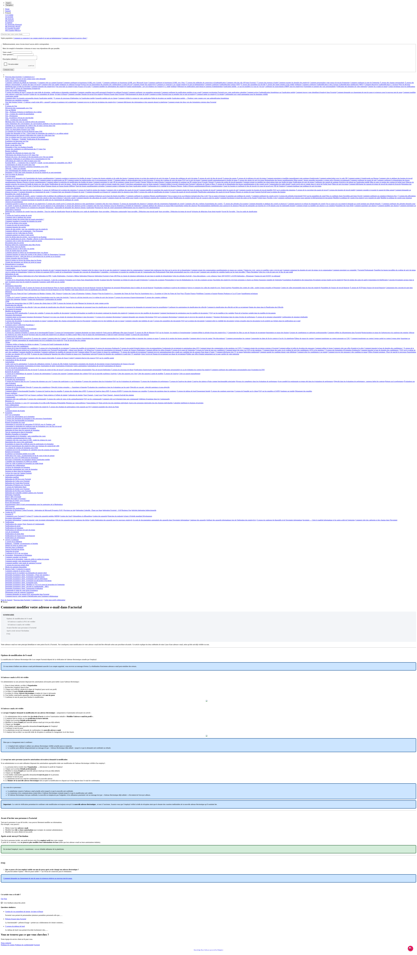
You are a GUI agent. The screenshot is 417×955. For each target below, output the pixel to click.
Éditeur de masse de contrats (304, 338)
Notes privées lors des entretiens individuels (113, 403)
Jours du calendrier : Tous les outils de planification (47, 211)
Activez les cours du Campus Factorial (18, 473)
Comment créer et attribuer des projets (18, 217)
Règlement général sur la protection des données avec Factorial (35, 350)
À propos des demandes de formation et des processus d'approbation (28, 418)
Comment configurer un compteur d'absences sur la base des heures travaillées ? (98, 196)
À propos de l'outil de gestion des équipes (91, 190)
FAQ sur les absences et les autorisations (51, 206)
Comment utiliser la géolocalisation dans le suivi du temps (133, 180)
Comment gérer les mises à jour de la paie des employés (100, 270)
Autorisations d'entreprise (64, 366)
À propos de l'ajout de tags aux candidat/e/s (210, 350)
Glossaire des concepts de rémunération (86, 272)
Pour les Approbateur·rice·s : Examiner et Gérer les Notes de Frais (157, 293)
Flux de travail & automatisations (16, 368)
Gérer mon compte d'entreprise (15, 81)
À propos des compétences (41, 387)
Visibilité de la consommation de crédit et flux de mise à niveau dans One (30, 126)
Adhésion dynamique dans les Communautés (154, 399)
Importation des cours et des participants (19, 442)
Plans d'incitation (252, 272)
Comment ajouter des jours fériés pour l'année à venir (125, 198)
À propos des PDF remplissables (16, 313)
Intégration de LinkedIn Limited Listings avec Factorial (24, 493)
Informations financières (13, 286)
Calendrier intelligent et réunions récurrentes (188, 403)
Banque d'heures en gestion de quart (242, 192)
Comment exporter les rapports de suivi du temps (22, 180)
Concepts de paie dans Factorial (16, 270)
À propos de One (11, 106)
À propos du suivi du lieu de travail (210, 178)
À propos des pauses (230, 178)
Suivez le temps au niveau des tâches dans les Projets (23, 260)
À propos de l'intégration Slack (15, 487)
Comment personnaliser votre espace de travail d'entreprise (330, 83)
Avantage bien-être (106, 280)
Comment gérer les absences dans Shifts (124, 192)
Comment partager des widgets (77, 374)
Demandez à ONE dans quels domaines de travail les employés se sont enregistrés (33, 172)
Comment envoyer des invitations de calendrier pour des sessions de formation (32, 450)
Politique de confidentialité (24, 945)
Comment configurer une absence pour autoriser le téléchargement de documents (305, 198)
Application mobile (11, 96)
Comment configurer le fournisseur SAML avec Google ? (82, 83)
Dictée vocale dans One (13, 145)
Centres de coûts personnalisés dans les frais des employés (301, 288)
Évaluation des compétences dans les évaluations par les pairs (108, 387)
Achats (7, 295)
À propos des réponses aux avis (40, 381)
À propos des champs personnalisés (392, 83)
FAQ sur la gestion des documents (193, 321)
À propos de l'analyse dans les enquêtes (49, 391)
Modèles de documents (13, 311)
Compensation (10, 268)
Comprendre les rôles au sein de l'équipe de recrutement (247, 333)
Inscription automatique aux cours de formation (21, 469)
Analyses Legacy (11, 375)
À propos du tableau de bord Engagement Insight (193, 391)
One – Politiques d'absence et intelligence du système (23, 112)
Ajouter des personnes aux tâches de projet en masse (23, 262)
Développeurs (147, 516)
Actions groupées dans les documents (247, 321)
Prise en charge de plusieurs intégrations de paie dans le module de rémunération (144, 276)
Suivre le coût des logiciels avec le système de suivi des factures (92, 297)
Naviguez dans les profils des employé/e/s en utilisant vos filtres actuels (52, 334)
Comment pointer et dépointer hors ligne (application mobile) (126, 186)
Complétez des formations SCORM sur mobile (21, 461)
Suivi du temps (10, 176)
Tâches (7, 342)
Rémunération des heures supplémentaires (279, 180)
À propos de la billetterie (13, 541)
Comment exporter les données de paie (40, 270)
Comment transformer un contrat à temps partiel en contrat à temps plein (375, 338)
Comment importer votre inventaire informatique (38, 520)
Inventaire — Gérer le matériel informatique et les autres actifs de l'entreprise (329, 520)
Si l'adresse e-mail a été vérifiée (19, 625)
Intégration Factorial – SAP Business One (117, 510)
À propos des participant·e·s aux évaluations (66, 381)
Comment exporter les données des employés (293, 83)
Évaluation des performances (15, 379)
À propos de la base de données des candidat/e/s (21, 348)
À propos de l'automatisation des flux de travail (21, 370)
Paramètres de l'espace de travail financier (335, 288)
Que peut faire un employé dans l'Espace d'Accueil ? (74, 86)
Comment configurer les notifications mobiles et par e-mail (181, 92)
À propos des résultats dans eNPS (74, 391)
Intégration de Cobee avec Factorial (17, 481)
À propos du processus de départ (122, 370)
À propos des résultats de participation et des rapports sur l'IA (70, 407)
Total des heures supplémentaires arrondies (90, 186)
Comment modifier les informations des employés (109, 86)
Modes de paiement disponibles (16, 567)
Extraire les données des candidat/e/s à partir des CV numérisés (119, 354)
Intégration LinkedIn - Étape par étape (89, 510)
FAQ (8, 634)
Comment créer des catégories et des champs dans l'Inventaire (376, 520)
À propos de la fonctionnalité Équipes (41, 333)
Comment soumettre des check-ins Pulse (105, 407)
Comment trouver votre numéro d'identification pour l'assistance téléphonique (31, 596)
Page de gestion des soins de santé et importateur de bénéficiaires (366, 280)
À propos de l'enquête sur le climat (246, 391)
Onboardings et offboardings (82, 516)
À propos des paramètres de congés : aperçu (20, 196)
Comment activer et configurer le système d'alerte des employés (27, 407)
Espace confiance (11, 393)
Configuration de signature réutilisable (295, 317)
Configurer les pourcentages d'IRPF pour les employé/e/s (284, 86)
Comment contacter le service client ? (74, 38)
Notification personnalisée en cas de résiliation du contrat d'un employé (186, 370)
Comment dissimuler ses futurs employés (88, 333)
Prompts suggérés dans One (14, 143)
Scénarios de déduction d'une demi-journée (206, 211)
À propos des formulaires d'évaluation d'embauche (342, 350)
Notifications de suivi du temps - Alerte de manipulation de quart (72, 184)
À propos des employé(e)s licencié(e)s (18, 338)
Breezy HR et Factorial (13, 497)
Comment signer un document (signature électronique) (23, 317)
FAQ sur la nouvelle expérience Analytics (102, 374)
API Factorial (9, 506)
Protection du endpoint (115, 516)
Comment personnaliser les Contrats (112, 338)
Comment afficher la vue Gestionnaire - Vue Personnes (24, 231)
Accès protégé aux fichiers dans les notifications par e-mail (280, 321)
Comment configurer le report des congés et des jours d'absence (41, 198)
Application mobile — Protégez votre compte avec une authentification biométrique (200, 98)
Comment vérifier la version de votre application (134, 98)
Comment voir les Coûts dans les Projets (19, 233)
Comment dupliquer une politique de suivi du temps (303, 186)
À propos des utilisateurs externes (39, 364)
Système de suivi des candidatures (16, 346)
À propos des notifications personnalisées (77, 370)
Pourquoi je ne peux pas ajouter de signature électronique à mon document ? (69, 317)
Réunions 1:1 (9, 401)
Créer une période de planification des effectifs (49, 307)
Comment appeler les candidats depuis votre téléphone (278, 352)
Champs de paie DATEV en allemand (267, 276)
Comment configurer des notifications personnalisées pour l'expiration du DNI (238, 370)
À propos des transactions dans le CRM (18, 303)
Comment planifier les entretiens (29, 352)
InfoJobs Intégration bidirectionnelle (144, 510)
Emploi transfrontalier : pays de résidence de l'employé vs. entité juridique (151, 86)
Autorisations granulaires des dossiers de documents (87, 364)
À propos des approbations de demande (108, 350)
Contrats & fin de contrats (14, 336)
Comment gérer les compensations (131, 270)
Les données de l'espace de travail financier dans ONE (23, 131)
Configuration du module (53, 299)
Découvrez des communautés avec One (18, 108)
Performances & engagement (15, 377)
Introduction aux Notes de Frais (16, 293)
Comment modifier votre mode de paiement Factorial (23, 563)
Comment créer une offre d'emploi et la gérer (348, 348)
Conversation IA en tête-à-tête (39, 403)
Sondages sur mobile (287, 391)
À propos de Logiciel (12, 297)
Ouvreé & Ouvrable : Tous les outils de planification (239, 211)
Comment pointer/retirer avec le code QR (333, 178)
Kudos (7, 409)
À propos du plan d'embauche (41, 354)
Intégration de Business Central (16, 510)
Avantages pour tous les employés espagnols (23, 282)
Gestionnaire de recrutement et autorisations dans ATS (180, 348)
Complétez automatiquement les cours (18, 438)
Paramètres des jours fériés (344, 206)
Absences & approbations (14, 202)
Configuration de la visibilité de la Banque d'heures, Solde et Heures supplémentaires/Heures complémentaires (185, 186)
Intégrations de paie (12, 274)
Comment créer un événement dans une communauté (120, 399)
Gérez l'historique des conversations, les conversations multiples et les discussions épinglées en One (39, 124)
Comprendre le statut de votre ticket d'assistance (21, 590)
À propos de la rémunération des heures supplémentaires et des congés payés (242, 184)
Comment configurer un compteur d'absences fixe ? (380, 196)
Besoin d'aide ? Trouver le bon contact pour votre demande (25, 79)
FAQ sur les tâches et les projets (16, 223)
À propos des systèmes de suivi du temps (168, 180)
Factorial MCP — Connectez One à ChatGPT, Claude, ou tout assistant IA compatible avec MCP (38, 163)
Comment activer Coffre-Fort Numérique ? (20, 325)
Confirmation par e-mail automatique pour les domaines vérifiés (246, 94)
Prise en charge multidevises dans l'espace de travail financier (75, 288)
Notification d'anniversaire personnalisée (148, 370)
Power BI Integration (12, 502)
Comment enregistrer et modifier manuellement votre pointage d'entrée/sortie (293, 178)
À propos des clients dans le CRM (44, 303)
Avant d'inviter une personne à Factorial (21, 628)
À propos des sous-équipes (140, 334)
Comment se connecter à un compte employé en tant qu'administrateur (37, 38)
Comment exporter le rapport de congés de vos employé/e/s (25, 204)
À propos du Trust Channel (14, 395)
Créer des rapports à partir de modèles (150, 374)
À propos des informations (42, 374)
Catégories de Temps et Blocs (205, 184)
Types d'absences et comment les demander (30, 208)
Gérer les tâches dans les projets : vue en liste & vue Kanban (25, 237)
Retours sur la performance (394, 381)
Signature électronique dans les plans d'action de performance (234, 317)
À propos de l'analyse (171, 374)
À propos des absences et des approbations (79, 204)
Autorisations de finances (112, 366)
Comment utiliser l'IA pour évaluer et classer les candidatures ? (99, 352)
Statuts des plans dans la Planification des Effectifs (266, 307)
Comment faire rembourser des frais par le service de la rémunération (166, 270)
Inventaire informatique (13, 518)
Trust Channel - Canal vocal (93, 395)
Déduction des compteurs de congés (17, 211)
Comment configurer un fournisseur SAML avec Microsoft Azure (125, 83)
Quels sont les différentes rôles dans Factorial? (118, 333)
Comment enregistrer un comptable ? (345, 270)
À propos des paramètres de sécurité (253, 84)
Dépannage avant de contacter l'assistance (19, 592)
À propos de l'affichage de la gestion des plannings (59, 190)
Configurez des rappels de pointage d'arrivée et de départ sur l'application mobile (342, 182)
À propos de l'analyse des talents (180, 381)
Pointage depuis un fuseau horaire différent (60, 186)
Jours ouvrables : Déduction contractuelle (113, 211)
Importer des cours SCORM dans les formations (21, 458)
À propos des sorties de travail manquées (228, 182)
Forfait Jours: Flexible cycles (267, 198)
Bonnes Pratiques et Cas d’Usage (229, 293)
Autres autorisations (80, 366)
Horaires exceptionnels (342, 180)
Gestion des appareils (100, 516)
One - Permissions (11, 116)
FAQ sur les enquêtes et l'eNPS (269, 391)
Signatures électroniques (13, 315)
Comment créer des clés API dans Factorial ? (241, 83)
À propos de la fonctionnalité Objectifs (18, 387)
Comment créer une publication (16, 399)
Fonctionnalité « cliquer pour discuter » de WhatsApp (75, 350)
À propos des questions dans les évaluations (97, 381)
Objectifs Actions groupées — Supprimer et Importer (69, 387)
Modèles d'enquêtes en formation (16, 434)
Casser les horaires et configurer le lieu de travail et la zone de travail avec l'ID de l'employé (254, 186)
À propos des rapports (58, 374)
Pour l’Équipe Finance (188, 293)
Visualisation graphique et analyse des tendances (170, 288)
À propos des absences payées (75, 206)
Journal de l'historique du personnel (108, 288)
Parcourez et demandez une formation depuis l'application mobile (27, 459)
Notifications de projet (12, 526)
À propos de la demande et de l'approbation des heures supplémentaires (29, 178)
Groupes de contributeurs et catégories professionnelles (308, 333)
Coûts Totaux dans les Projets (15, 247)
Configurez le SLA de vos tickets (16, 553)
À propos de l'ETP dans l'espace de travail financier (367, 288)
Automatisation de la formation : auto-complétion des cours (25, 436)
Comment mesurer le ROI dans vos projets (19, 249)
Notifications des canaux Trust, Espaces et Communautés (24, 524)
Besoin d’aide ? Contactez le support (17, 569)
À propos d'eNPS (116, 391)
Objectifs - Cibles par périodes (15, 168)
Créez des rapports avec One (127, 374)
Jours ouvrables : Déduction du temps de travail (175, 211)
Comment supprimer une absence (365, 206)
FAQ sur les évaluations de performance (126, 381)
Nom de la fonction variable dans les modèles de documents (255, 313)
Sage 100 (221, 276)
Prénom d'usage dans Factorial (114, 94)
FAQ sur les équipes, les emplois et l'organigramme (172, 333)
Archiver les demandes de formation (17, 467)
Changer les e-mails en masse (377, 86)
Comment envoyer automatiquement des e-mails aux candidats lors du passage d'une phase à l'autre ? (181, 352)
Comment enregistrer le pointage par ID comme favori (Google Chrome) (189, 182)
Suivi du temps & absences (14, 174)
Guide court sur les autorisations (16, 364)
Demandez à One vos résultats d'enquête (19, 147)
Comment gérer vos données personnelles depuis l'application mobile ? (29, 98)
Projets (7, 213)
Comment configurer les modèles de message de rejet (59, 352)
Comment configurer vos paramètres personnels (144, 92)
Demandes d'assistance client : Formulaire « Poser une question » (27, 575)
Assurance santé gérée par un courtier (52, 282)
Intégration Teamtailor (12, 495)
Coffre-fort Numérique (13, 323)
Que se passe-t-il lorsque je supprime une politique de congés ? (230, 196)
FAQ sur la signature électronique (165, 317)
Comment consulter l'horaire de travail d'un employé (85, 94)
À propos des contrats (39, 338)
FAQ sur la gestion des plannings (284, 190)
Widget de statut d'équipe (155, 182)
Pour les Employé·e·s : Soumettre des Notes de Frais (116, 293)
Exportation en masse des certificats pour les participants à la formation (29, 444)
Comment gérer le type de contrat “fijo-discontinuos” (207, 338)
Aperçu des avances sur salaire (15, 266)
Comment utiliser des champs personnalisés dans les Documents (68, 321)
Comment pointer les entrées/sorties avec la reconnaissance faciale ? (90, 180)
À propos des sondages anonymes (222, 391)
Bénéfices (8, 278)
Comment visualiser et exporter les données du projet (23, 221)
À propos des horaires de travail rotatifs (341, 190)
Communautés (10, 397)
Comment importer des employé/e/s (43, 86)
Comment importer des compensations (67, 270)
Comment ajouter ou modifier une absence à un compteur (315, 206)
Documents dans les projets (14, 243)
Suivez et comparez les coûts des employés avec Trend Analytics (209, 288)
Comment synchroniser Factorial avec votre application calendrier (224, 92)
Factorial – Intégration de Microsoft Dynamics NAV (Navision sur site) (51, 510)
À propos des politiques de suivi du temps (183, 178)
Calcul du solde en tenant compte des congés (109, 184)
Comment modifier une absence (388, 206)
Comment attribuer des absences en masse (155, 206)
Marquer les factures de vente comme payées (93, 303)
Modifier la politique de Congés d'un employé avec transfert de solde (356, 198)
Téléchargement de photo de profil (137, 94)
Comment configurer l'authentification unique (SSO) (222, 84)
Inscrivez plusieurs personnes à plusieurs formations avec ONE (26, 167)
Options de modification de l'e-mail (19, 619)
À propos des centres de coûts (15, 288)
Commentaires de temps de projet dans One (20, 165)
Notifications (9, 522)
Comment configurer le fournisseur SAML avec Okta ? (167, 83)
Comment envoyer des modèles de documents (143, 313)
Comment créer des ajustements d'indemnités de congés (165, 204)
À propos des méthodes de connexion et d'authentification (206, 83)
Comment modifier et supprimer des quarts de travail (157, 190)
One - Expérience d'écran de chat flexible (19, 118)
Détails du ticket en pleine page (16, 545)
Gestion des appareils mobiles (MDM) (46, 516)
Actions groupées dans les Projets (16, 258)
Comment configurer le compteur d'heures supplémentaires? (147, 196)
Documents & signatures (13, 309)
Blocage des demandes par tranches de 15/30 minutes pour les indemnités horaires (267, 206)
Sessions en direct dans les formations (18, 471)
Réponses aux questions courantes (17, 100)
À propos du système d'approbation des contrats (83, 338)
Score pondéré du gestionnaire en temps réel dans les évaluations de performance (305, 381)
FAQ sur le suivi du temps (191, 180)
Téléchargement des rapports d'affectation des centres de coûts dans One (30, 135)
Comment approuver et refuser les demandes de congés (306, 204)
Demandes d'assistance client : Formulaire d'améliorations (25, 577)
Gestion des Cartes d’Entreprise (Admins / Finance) (80, 293)
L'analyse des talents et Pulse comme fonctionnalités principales (213, 381)
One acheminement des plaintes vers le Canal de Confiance (25, 170)
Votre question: (8, 54)
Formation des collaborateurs (15, 465)
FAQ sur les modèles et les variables (221, 313)
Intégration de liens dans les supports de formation (22, 430)
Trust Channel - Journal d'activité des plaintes (118, 395)
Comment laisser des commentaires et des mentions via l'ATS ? (221, 348)
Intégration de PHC (45, 276)
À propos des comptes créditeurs (156, 297)
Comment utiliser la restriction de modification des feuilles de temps (69, 182)
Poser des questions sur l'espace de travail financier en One (44, 290)
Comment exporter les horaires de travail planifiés (255, 190)
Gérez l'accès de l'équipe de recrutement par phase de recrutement (163, 354)
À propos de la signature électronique (108, 317)
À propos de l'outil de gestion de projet (18, 215)
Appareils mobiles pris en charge (106, 98)
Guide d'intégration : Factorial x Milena (65, 276)
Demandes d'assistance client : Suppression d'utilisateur (24, 588)
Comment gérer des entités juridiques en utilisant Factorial (61, 84)
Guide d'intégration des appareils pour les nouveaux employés (111, 520)
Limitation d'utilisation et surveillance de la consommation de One (27, 159)
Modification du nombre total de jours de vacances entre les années (196, 198)
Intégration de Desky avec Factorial (17, 500)
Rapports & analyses (12, 372)
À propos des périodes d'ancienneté (290, 196)
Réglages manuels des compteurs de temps (158, 198)
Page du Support (6, 600)
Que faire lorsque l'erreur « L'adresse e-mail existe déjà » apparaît (27, 102)
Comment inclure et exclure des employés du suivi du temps (148, 178)
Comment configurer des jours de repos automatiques (23, 190)
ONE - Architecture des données (16, 120)
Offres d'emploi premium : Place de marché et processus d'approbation (392, 352)
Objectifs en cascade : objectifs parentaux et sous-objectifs (150, 387)
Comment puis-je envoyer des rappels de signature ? (195, 317)
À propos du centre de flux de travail (50, 370)
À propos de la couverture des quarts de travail (312, 190)
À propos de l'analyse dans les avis (17, 381)
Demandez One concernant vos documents (20, 127)
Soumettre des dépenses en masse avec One (20, 153)
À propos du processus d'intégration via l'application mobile (74, 98)
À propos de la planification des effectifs (19, 307)
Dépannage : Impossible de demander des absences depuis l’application (70, 208)
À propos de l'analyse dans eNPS (98, 391)
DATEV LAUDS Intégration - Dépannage (239, 276)
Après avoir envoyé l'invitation (18, 631)
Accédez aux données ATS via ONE (17, 354)
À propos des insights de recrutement (133, 352)
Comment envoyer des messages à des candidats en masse (347, 352)
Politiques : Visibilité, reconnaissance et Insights (21, 543)
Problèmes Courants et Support (207, 293)
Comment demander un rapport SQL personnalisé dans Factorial (27, 594)
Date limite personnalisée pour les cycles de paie (182, 272)
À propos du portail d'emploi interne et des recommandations (141, 348)
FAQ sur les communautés (93, 399)
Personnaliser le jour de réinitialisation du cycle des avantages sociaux (189, 280)
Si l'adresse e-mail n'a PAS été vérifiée (21, 622)
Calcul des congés (69, 198)
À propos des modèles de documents (56, 313)
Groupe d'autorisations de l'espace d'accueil (119, 364)
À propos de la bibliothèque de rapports (18, 374)
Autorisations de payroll (95, 366)
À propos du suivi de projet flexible (17, 225)
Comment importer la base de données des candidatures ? (383, 348)
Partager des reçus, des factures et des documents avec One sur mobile (29, 157)
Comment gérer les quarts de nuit (227, 190)
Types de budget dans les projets (16, 250)
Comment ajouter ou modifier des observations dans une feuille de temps (267, 182)
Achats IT (29, 516)
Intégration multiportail (251, 352)
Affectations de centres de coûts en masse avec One (23, 161)
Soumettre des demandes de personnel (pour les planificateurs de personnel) (91, 307)
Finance (8, 284)
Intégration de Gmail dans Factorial (17, 483)
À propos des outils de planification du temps (153, 192)
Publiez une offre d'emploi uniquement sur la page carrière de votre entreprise (212, 354)
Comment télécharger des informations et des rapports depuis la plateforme (142, 102)
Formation (8, 413)
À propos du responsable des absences (133, 204)
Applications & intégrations (14, 475)
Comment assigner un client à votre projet (19, 235)
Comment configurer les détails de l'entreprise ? (21, 83)
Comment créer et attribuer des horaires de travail (395, 178)
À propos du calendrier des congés (24, 206)
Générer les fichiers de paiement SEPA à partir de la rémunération (49, 272)
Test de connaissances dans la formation (18, 432)
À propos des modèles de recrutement (82, 348)
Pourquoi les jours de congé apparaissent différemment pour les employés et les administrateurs (127, 208)
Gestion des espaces (12, 356)
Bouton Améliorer (11, 151)
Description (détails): (10, 59)
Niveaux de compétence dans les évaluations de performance (256, 381)
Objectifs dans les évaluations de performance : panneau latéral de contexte (359, 381)
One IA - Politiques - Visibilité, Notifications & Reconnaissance (27, 139)
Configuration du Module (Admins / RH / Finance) (44, 293)
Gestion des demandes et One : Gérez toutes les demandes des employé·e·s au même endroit (36, 133)
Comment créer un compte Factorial (50, 83)
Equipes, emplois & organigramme (17, 331)
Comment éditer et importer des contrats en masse (142, 338)
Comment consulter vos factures (16, 557)
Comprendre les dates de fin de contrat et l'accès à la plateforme (272, 338)
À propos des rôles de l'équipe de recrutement (20, 329)
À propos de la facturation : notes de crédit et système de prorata (27, 559)
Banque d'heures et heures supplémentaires (31, 182)
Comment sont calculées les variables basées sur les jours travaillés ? (222, 272)
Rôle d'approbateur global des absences (183, 206)
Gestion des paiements (13, 299)
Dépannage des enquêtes (303, 391)
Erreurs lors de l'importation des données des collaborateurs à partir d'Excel (106, 84)
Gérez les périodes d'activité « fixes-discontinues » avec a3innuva (194, 276)
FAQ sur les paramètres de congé (314, 196)
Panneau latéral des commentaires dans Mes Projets (22, 245)
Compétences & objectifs (13, 385)
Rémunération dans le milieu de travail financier (137, 288)
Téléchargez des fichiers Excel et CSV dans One (22, 155)
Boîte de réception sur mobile (161, 98)
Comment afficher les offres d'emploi (158, 350)
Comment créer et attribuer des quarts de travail (122, 190)
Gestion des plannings (12, 188)
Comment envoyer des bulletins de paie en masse (107, 321)
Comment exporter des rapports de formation (20, 428)
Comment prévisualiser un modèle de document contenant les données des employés (98, 313)
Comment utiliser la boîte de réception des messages (296, 348)
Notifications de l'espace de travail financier (20, 536)
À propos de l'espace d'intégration (133, 350)
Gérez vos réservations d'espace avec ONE (20, 129)
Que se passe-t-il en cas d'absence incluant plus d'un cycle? (188, 196)
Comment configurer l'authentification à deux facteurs (320, 84)
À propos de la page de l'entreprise (183, 350)
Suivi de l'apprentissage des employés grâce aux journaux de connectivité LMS (32, 446)
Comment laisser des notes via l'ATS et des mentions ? (244, 350)
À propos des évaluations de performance (155, 381)
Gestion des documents (13, 319)
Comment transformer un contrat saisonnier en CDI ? (332, 338)
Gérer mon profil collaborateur (15, 90)
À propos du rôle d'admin (59, 364)
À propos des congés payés (55, 204)
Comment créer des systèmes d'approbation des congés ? (204, 204)
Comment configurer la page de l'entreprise (365, 83)
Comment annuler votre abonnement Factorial (21, 561)
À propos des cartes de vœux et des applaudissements (65, 399)
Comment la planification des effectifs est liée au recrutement (227, 307)
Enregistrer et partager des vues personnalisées (320, 86)
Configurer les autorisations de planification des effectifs (187, 307)
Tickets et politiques (12, 540)
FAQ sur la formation (12, 415)
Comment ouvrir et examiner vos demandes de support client (26, 573)
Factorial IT (9, 514)
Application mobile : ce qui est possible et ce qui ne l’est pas (243, 86)
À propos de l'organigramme (64, 333)
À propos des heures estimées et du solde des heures (109, 178)
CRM (7, 301)
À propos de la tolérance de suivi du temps (251, 178)
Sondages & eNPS (11, 389)
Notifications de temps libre (14, 534)
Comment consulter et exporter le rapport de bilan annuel (375, 190)
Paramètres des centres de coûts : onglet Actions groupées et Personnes (256, 288)
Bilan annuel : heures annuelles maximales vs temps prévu (314, 180)
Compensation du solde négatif (279, 184)
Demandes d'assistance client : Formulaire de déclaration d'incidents (28, 581)
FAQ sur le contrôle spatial (105, 358)
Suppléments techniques (249, 293)
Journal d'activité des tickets (14, 549)
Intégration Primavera (87, 276)
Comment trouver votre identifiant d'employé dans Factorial (316, 92)
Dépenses (8, 292)
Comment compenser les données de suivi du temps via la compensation (307, 270)
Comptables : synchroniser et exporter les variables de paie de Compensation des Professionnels (133, 272)
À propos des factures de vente (67, 303)
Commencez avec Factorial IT (15, 516)
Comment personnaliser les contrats (238, 338)
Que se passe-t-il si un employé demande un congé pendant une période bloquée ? (354, 204)
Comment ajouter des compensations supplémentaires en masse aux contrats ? (217, 270)
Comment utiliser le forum (324, 348)
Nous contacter (6, 943)
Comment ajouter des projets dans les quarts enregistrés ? (24, 219)
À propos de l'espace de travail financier (39, 288)
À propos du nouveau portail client (17, 565)
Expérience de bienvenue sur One (16, 141)
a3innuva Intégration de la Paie (27, 276)
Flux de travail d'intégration (101, 370)
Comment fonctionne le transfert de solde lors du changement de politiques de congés (49, 200)
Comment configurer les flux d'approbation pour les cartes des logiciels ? (45, 297)
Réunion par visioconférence (76, 403)
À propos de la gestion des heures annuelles (174, 338)
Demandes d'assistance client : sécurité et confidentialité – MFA (27, 586)
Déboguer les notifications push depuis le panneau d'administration (200, 86)
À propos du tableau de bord (15, 92)
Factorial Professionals (365, 270)
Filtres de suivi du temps (340, 184)
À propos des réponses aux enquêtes (134, 391)
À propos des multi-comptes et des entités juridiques (283, 84)
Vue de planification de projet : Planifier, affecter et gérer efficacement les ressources (34, 239)
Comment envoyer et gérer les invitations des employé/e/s (96, 102)
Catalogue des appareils (198, 520)
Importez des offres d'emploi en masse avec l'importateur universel (74, 354)
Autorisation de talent (48, 366)
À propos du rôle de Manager (145, 333)
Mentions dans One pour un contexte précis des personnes (25, 122)
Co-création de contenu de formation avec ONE (21, 448)
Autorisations (9, 362)
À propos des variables (36, 313)
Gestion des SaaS (66, 516)
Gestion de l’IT (10, 512)
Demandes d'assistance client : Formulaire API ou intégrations (26, 579)
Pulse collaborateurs (12, 405)
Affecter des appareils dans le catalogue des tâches (72, 520)
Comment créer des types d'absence (107, 204)
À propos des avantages (156, 280)
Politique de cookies (8, 945)
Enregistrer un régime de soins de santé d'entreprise (130, 280)
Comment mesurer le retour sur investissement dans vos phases (26, 252)
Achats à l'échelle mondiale (132, 516)
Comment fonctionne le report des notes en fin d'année (238, 198)
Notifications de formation (14, 528)
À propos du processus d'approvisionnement (129, 297)
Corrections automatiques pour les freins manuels (142, 184)
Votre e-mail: (7, 52)
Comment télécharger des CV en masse (229, 352)
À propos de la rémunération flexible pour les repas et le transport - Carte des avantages (35, 280)
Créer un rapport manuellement (189, 374)
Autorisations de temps (32, 366)
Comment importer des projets (15, 227)
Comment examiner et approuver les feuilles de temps (72, 178)
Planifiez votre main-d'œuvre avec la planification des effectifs (86, 290)
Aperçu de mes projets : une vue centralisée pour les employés (26, 229)
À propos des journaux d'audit (267, 83)
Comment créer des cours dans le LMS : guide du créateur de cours (28, 440)
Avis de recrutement (12, 532)
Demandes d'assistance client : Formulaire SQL (21, 583)
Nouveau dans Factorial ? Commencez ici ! (20, 77)
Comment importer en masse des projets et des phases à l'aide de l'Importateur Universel (35, 254)
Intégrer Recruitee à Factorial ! (15, 499)
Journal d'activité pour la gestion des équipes (270, 192)
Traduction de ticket (12, 551)
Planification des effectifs (13, 305)
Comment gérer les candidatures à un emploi (312, 352)
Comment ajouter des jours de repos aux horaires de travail (195, 190)
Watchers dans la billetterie (14, 547)
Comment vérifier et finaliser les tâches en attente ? (22, 344)
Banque (24, 299)
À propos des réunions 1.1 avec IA (17, 403)
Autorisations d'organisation (14, 366)
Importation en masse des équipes (277, 333)
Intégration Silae (10, 276)
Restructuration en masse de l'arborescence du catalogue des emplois (385, 333)
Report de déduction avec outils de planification (82, 211)
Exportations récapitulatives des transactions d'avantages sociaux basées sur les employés (312, 280)
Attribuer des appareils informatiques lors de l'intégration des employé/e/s (231, 520)
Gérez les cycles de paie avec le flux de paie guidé (276, 272)
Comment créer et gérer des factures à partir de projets (23, 241)
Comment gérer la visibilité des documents (219, 321)
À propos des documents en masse (34, 321)
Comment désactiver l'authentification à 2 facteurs (381, 84)
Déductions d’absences (13, 209)
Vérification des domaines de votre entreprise (351, 86)
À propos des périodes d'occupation (236, 204)
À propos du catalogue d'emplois (16, 333)
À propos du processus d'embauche (108, 348)
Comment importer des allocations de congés (91, 198)
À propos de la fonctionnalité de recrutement (54, 348)
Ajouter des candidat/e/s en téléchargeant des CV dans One (25, 149)
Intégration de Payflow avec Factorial (18, 491)
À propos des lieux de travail (31, 84)
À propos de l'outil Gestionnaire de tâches (54, 344)
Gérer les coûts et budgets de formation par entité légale (24, 463)
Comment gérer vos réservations (16, 358)
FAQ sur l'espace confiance (33, 395)
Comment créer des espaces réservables (41, 358)
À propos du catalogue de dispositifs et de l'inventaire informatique (279, 520)
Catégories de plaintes (75, 395)
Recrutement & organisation (14, 327)
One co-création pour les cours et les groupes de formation (25, 137)
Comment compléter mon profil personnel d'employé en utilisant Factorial (102, 92)
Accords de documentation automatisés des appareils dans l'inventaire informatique (161, 520)
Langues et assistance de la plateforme (63, 102)
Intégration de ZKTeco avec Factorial (18, 479)
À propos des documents (13, 321)
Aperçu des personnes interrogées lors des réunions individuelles (151, 403)
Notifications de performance (15, 538)
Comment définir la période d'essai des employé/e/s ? (209, 333)
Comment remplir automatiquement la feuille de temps (219, 180)
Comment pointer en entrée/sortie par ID (53, 180)
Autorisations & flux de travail (15, 360)
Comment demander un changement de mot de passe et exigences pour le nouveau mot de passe (369, 92)
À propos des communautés (36, 399)
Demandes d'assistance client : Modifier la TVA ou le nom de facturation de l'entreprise (35, 584)
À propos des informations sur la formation (20, 417)
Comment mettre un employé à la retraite (210, 94)
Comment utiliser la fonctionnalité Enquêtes (20, 391)
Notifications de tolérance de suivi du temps (20, 530)
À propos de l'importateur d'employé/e (27, 88)
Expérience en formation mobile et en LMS (20, 454)
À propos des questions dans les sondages (162, 391)
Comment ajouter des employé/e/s (144, 84)
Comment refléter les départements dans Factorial (344, 333)
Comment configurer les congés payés (265, 196)
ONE (7, 104)
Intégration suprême (12, 477)
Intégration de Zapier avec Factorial (17, 489)
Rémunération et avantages (14, 264)
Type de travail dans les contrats (75, 340)
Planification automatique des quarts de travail (213, 192)
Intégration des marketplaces (15, 508)
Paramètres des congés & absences (17, 194)
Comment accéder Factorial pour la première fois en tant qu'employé (172, 94)
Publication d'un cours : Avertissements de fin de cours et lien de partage (30, 456)
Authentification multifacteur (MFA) (351, 84)
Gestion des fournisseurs (35, 299)
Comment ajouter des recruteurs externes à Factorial (260, 348)
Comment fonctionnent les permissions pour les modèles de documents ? (184, 313)
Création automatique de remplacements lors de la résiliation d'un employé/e (37, 340)
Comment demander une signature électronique (137, 317)
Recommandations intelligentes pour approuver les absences (218, 206)
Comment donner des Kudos (15, 411)
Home (7, 9)
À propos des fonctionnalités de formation (19, 420)
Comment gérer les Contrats (56, 338)
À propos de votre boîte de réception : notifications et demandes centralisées (51, 92)
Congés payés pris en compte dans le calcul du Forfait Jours (310, 184)
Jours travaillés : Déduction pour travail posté (142, 211)
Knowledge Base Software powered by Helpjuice (208, 950)
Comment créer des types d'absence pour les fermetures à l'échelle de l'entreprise (113, 206)
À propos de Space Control (64, 358)
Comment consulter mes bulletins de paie (139, 321)
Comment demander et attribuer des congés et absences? (268, 204)
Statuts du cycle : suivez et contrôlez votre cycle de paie (263, 270)
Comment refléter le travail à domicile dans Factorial (177, 184)
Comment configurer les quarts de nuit (363, 180)
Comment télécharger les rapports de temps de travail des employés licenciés (375, 184)
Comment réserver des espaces (84, 358)
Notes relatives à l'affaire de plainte (55, 395)
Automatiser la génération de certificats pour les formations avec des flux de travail (33, 426)
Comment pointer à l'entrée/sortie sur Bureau (363, 178)
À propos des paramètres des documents (167, 321)
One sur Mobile (10, 110)
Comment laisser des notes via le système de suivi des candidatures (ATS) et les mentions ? (294, 350)
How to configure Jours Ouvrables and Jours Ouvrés (344, 196)
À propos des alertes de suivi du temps (251, 180)
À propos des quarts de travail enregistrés (184, 192)
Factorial (37, 945)
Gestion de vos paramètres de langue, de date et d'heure (48, 94)
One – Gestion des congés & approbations (19, 114)
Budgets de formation (12, 452)
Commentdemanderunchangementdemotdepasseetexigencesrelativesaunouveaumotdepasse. (37, 878)
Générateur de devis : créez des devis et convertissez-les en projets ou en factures (32, 256)
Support (8, 11)
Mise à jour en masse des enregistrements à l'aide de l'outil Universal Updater (103, 334)
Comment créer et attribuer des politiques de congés (53, 196)
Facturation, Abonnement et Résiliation (18, 555)
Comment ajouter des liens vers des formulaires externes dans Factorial (192, 102)
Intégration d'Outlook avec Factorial (17, 485)
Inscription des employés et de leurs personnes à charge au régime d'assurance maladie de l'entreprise (247, 280)
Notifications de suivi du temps (303, 182)
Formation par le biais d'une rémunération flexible (82, 280)
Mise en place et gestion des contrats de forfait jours (387, 182)
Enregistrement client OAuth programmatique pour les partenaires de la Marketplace (34, 504)
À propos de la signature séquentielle (268, 317)
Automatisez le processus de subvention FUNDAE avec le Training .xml (30, 424)
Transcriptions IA (92, 403)
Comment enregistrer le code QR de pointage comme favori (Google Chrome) (119, 182)
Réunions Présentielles (58, 403)
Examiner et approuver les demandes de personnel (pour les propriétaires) (143, 307)
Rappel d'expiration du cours (15, 422)
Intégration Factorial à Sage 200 (106, 276)
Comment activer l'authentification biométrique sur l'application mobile (271, 92)
